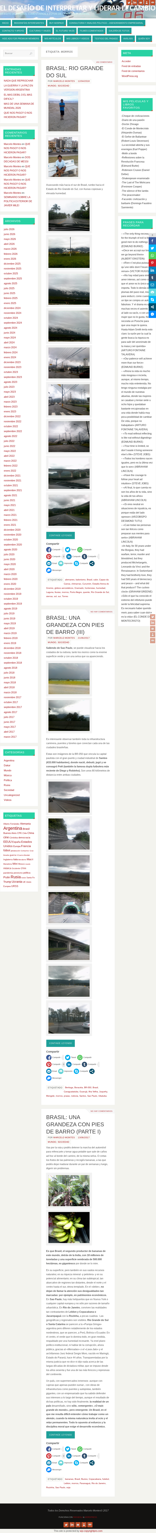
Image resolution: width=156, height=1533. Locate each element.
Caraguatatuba (71, 1091)
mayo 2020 (10, 564)
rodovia (74, 1096)
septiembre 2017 (13, 707)
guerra (13, 855)
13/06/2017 (84, 1137)
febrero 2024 (11, 352)
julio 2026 (9, 229)
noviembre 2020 (12, 534)
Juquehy (103, 1091)
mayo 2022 (10, 451)
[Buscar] (30, 53)
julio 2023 (9, 387)
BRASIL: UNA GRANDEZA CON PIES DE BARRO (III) (75, 625)
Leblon (67, 1483)
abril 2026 (9, 244)
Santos (82, 1096)
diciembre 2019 (12, 589)
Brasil (89, 580)
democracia (24, 837)
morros (65, 592)
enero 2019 (10, 643)
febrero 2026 (11, 254)
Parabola (78, 1517)
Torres (65, 596)
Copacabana (95, 1479)
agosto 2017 (10, 712)
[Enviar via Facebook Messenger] (54, 570)
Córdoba (13, 838)
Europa (16, 846)
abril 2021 (9, 510)
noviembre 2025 (12, 268)
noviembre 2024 (12, 313)
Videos (7, 800)
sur (59, 596)
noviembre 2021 (12, 480)
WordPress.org (130, 76)
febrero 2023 (11, 406)
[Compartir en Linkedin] (73, 556)
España (16, 841)
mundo (27, 864)
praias (67, 1096)
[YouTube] (152, 628)
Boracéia (78, 1087)
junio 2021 (9, 500)
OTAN (23, 868)
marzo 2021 (10, 515)
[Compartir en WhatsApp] (84, 549)
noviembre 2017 (12, 697)
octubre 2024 (11, 318)
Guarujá (83, 1091)
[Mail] (152, 640)
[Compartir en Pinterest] (53, 556)
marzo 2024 (10, 347)
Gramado (79, 588)
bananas (69, 1479)
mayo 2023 (10, 391)
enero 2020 (10, 584)
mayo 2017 (10, 727)
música (7, 868)
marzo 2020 (10, 574)
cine (6, 837)
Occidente (16, 868)
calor (95, 580)
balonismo (81, 580)
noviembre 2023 (12, 367)
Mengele (50, 1096)
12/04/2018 (84, 81)
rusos (23, 878)
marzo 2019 (10, 633)
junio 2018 (9, 677)
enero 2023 (10, 411)
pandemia (8, 873)
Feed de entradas (131, 66)
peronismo (18, 873)
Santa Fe (31, 877)
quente (86, 592)
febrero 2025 (11, 298)
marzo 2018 (10, 692)
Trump (7, 881)
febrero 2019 (11, 638)
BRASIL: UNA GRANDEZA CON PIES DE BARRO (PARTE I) (75, 1124)
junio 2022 (9, 446)
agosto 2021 (10, 495)
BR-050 (87, 1087)
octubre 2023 (11, 372)
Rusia (7, 785)
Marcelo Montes (64, 81)
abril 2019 (9, 628)
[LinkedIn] (152, 622)
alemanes (69, 580)
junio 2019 (9, 618)
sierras (49, 596)
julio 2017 (9, 717)
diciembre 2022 (12, 416)
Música (8, 775)
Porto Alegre (76, 592)
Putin (6, 877)
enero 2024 (10, 357)
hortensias (90, 588)
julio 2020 (9, 554)
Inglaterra (8, 859)
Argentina (9, 760)
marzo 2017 (10, 737)
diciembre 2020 (12, 529)
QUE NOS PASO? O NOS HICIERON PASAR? (17, 148)
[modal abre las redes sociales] (92, 563)
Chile (24, 833)
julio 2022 (9, 441)
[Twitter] (152, 616)
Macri (30, 859)
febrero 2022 (11, 465)
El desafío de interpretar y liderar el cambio (77, 8)
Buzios (84, 1479)
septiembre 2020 (13, 544)
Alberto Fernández (11, 824)
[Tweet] (70, 549)
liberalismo (22, 860)
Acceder (126, 61)
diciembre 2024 (12, 308)
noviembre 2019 (12, 594)
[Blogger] (152, 634)
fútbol (6, 850)
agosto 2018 (10, 668)
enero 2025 (10, 303)
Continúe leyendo (60, 535)
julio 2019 (9, 613)
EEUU (7, 841)
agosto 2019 (10, 608)
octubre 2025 (11, 273)
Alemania (25, 823)
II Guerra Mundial (23, 855)
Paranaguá (85, 1483)
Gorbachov (25, 851)
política (26, 873)
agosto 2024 (10, 328)
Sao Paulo (92, 1096)
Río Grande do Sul (100, 592)
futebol (105, 1479)
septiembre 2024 (13, 322)
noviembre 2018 (12, 653)
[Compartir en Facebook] (53, 549)
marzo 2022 (10, 460)
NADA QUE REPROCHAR (18, 80)
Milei (15, 864)
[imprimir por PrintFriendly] (65, 563)
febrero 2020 (11, 579)
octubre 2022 (11, 426)
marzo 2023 (10, 401)
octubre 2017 (11, 702)
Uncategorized (12, 795)
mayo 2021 (10, 505)
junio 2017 (9, 722)
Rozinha (50, 1487)
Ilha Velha (93, 1091)
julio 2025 (9, 288)
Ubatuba (102, 1096)
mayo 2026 (10, 239)
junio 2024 (9, 332)
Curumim (86, 584)
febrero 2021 (11, 520)
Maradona (7, 864)
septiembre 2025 (13, 278)
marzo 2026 (10, 249)
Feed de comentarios (133, 71)
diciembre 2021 (12, 475)
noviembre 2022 (12, 421)
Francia (26, 846)
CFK (19, 833)
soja (68, 1487)
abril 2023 (9, 397)
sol (55, 596)
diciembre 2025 (12, 263)
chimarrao (76, 584)
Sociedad (63, 86)
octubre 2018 (11, 658)
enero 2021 (10, 525)
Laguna (49, 592)
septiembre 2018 (13, 662)
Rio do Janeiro (99, 1483)
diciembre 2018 (12, 648)
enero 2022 (10, 470)
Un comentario (104, 62)
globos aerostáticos (64, 588)
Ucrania (17, 881)
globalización (15, 851)
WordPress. (91, 1517)
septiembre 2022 (13, 431)
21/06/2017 (84, 638)
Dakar (7, 765)
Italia (15, 859)
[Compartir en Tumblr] (89, 556)
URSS (14, 886)
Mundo (52, 86)
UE (24, 882)
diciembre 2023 (12, 362)
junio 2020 (9, 559)
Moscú (21, 864)
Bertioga (69, 1087)
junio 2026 (9, 234)
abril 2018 (9, 687)
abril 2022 (9, 456)
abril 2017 (9, 731)
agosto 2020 (10, 549)
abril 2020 (9, 569)
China (30, 833)
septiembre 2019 (13, 603)
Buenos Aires (10, 833)
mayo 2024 (10, 337)
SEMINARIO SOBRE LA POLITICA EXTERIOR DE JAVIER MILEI (18, 201)
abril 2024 (9, 342)
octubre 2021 (11, 485)
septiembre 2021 (13, 490)
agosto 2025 (10, 283)
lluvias (58, 592)
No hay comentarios (101, 612)
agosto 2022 (10, 436)
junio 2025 (9, 293)
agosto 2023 (10, 382)
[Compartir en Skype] (81, 563)
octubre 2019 (11, 599)
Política (8, 780)
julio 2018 (9, 672)
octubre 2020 (11, 539)
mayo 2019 (10, 623)
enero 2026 (10, 259)
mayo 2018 (10, 682)
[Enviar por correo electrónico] (51, 563)
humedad (100, 588)
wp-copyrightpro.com (91, 1531)
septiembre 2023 (13, 377)
